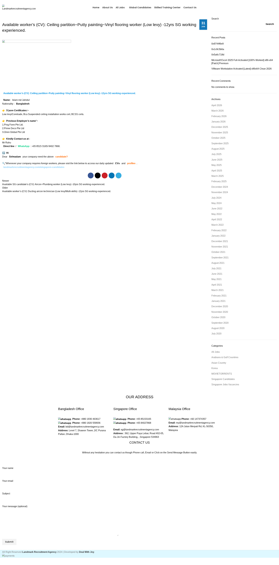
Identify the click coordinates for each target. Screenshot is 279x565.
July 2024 (216, 198)
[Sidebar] (3, 561)
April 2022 (216, 219)
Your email (7, 481)
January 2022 (218, 236)
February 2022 (219, 230)
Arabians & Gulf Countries (224, 357)
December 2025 (219, 127)
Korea (214, 368)
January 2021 (218, 301)
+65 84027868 (143, 423)
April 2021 (216, 285)
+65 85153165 (143, 419)
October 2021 (218, 252)
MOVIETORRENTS (221, 373)
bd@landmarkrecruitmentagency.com (85, 426)
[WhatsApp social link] (271, 2)
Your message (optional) (14, 506)
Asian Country (218, 363)
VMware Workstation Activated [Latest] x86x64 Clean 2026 (241, 68)
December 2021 (219, 241)
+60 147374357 (198, 419)
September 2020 (220, 323)
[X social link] (98, 175)
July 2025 (216, 154)
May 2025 (216, 165)
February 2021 (219, 295)
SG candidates (265, 7)
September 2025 (220, 143)
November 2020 (219, 312)
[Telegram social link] (275, 2)
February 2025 (219, 181)
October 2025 (218, 138)
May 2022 (216, 214)
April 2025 (216, 170)
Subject (6, 493)
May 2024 (216, 203)
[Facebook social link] (268, 2)
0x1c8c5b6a (217, 49)
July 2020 (216, 333)
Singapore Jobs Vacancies (225, 384)
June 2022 (216, 208)
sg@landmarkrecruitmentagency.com (140, 429)
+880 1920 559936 (90, 423)
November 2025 (219, 132)
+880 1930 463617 (90, 419)
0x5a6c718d (217, 54)
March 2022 (217, 225)
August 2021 (218, 263)
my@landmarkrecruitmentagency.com (195, 422)
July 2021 (216, 268)
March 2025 (217, 176)
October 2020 (218, 317)
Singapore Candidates (15, 19)
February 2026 (219, 116)
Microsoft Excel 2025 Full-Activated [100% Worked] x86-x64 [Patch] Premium (242, 62)
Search (215, 18)
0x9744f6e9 (217, 43)
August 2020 (218, 328)
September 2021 (220, 257)
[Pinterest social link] (105, 175)
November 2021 (219, 246)
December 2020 (219, 306)
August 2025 (218, 149)
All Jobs (215, 352)
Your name (7, 468)
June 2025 (216, 159)
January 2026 (218, 121)
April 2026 (216, 105)
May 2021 (216, 279)
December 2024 (219, 187)
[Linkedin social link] (112, 175)
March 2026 (217, 110)
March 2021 (217, 290)
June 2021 (216, 274)
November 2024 (219, 192)
